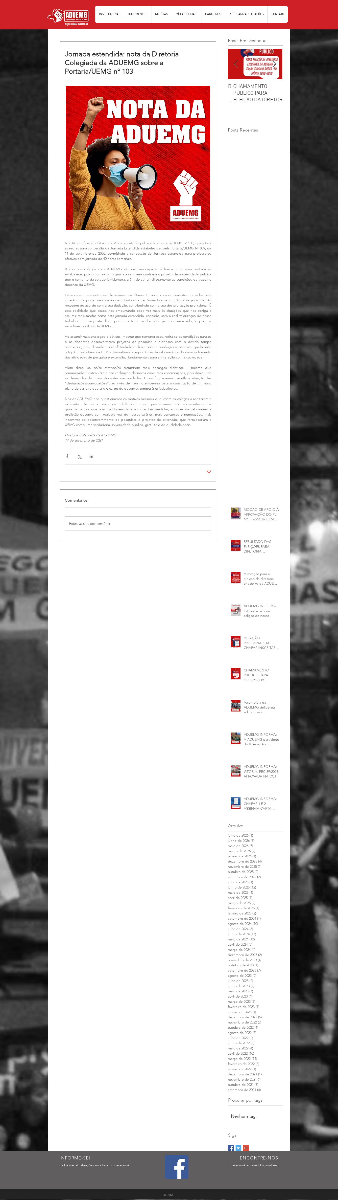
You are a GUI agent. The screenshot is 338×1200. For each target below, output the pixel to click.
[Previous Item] (236, 64)
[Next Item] (274, 64)
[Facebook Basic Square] (231, 1148)
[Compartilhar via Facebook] (67, 456)
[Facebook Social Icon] (176, 1167)
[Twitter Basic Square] (238, 1148)
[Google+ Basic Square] (246, 1148)
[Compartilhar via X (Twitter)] (79, 456)
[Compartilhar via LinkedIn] (91, 456)
